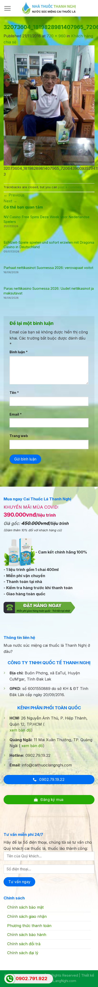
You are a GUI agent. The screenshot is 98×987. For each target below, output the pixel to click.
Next (10, 201)
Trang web (19, 436)
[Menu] (7, 8)
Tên (14, 393)
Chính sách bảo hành (26, 934)
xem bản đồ (20, 730)
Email (16, 414)
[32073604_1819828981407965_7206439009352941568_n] (49, 105)
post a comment (70, 187)
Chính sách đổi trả (23, 943)
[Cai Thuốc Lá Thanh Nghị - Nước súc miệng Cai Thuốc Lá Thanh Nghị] (49, 8)
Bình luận (19, 352)
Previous (14, 195)
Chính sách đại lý (22, 952)
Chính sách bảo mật (25, 907)
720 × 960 (56, 36)
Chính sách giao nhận (27, 916)
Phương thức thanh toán (29, 925)
